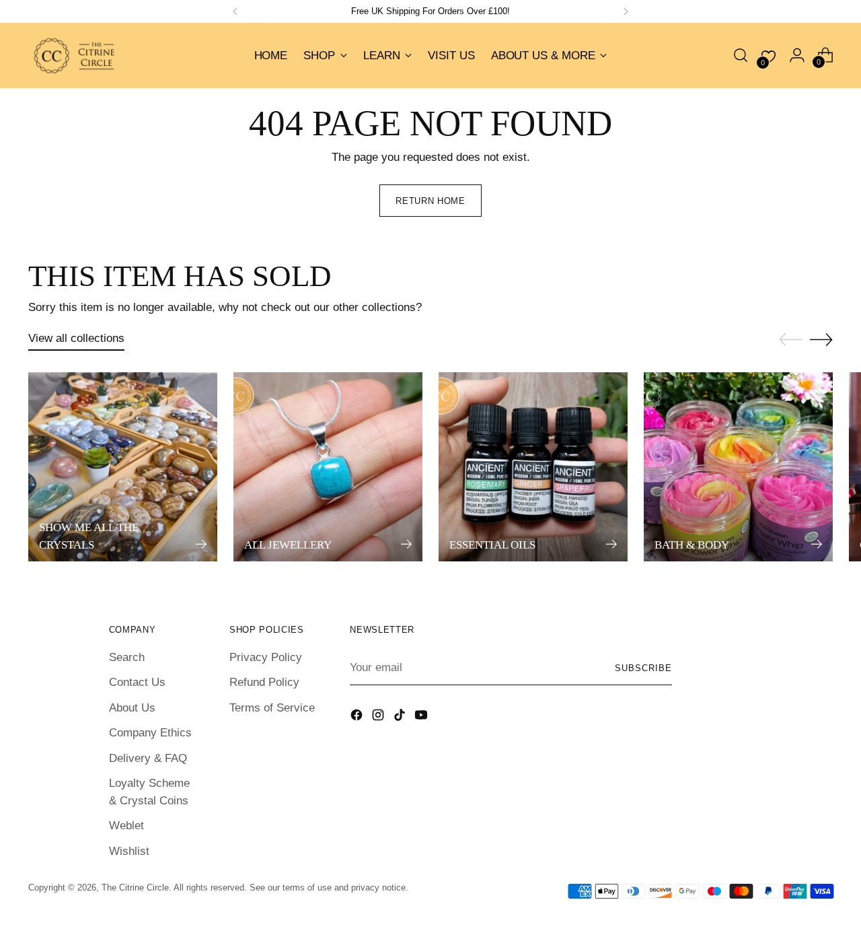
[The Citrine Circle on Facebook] (358, 717)
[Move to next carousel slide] (821, 339)
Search (127, 657)
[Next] (625, 11)
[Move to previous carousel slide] (790, 339)
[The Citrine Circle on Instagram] (379, 717)
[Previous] (235, 11)
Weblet (126, 825)
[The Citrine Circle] (75, 55)
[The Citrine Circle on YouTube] (422, 717)
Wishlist (129, 851)
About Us (132, 707)
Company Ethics (150, 732)
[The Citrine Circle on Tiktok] (401, 717)
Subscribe (643, 668)
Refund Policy (264, 682)
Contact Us (137, 682)
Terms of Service (272, 707)
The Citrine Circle (135, 887)
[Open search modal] (740, 55)
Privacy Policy (265, 657)
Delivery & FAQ (148, 758)
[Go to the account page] (797, 55)
